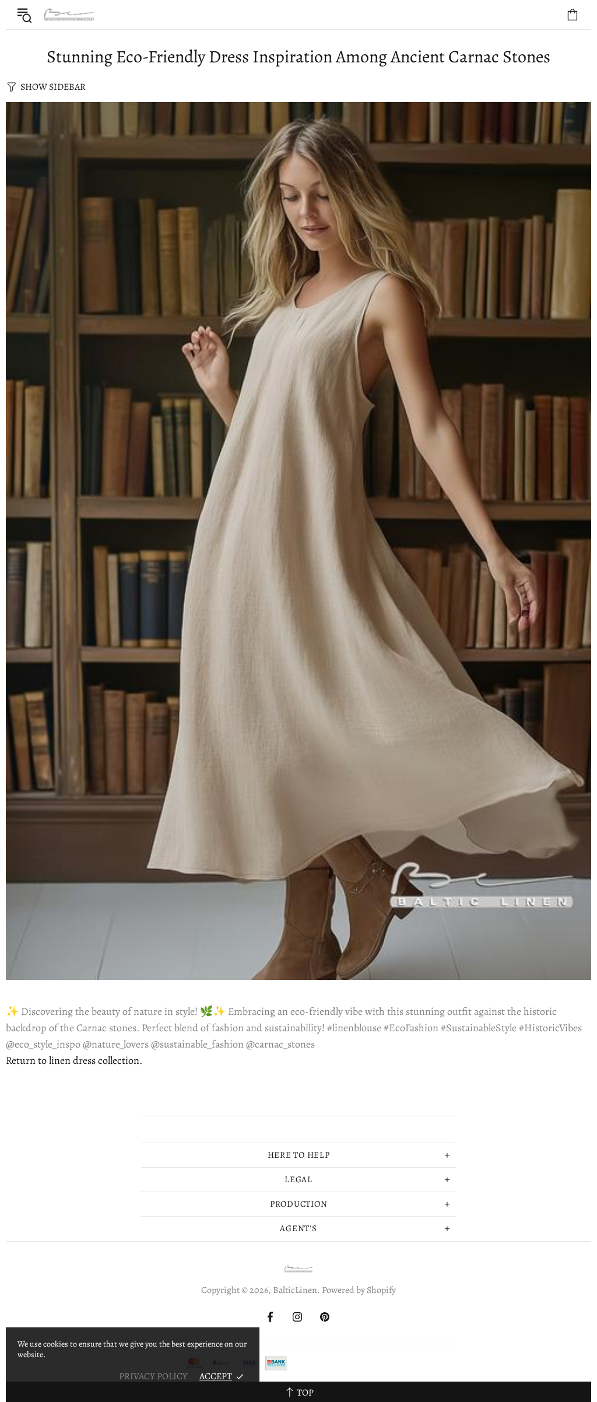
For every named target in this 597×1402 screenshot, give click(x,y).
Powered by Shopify (359, 1290)
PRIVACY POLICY (153, 1377)
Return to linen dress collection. (74, 1060)
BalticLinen (69, 15)
